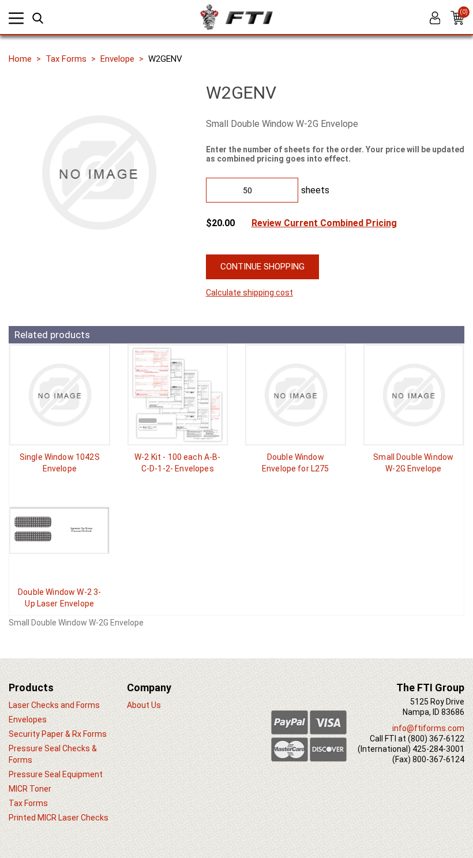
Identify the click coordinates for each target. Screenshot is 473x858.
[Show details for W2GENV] (413, 394)
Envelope (117, 59)
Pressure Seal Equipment (56, 774)
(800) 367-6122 (436, 738)
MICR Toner (30, 788)
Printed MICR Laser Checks (58, 817)
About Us (144, 705)
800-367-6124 (438, 759)
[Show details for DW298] (295, 394)
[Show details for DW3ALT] (59, 530)
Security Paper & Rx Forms (58, 734)
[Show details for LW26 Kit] (177, 394)
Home (20, 59)
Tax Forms (66, 59)
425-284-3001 (438, 749)
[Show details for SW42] (59, 394)
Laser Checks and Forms (54, 705)
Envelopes (28, 719)
